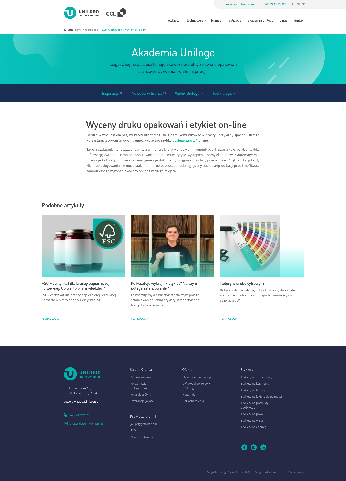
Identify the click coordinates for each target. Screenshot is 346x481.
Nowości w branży (147, 93)
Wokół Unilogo (187, 93)
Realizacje (234, 20)
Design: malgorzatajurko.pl (269, 472)
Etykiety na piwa (252, 414)
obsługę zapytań (185, 140)
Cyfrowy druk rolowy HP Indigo (196, 386)
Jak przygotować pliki (144, 424)
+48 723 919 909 (275, 4)
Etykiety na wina (252, 420)
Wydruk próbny (140, 394)
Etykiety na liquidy (253, 390)
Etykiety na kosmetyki (255, 383)
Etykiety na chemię (253, 427)
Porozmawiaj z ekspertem (138, 386)
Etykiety (173, 20)
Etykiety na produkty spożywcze (254, 405)
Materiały (189, 394)
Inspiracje (110, 93)
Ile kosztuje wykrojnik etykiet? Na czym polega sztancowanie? (164, 285)
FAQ (133, 430)
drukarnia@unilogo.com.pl (239, 4)
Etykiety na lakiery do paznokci (261, 396)
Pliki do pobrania (141, 437)
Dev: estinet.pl (296, 472)
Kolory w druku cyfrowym (242, 283)
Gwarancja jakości (142, 401)
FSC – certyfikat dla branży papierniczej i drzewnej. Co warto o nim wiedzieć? (75, 285)
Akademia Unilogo (260, 20)
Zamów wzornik (140, 377)
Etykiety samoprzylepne (198, 377)
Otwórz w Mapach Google (81, 401)
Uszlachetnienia (193, 401)
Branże (216, 20)
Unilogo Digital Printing (231, 472)
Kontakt (299, 20)
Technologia (195, 20)
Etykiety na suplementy (256, 377)
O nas (283, 20)
